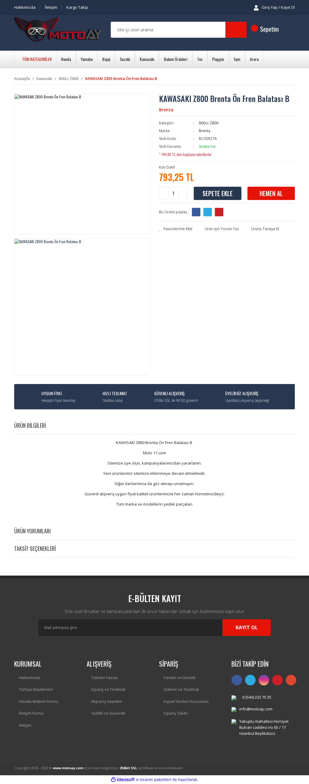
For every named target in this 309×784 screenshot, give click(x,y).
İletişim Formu (31, 713)
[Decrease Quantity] (163, 193)
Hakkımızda (25, 7)
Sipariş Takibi (176, 713)
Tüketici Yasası (104, 677)
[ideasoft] (123, 779)
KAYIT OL (247, 627)
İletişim (51, 7)
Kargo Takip (77, 7)
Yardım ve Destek (180, 677)
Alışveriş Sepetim (106, 701)
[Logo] (58, 30)
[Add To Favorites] (176, 229)
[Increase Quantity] (182, 193)
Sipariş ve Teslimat (108, 689)
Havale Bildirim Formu (38, 701)
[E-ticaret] (153, 779)
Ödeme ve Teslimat (181, 689)
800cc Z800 (208, 122)
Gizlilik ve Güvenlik (108, 713)
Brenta (166, 110)
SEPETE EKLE (217, 193)
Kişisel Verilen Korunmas (186, 701)
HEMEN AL (271, 193)
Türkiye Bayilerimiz (36, 689)
